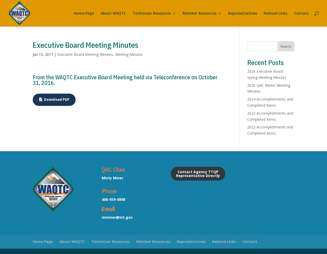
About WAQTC (113, 14)
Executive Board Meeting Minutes (85, 54)
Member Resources (199, 14)
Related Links (275, 14)
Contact (301, 14)
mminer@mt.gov (117, 217)
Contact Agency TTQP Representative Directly (198, 173)
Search (285, 46)
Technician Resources (152, 14)
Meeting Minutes (129, 54)
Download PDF (56, 99)
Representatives (242, 14)
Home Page (84, 14)
